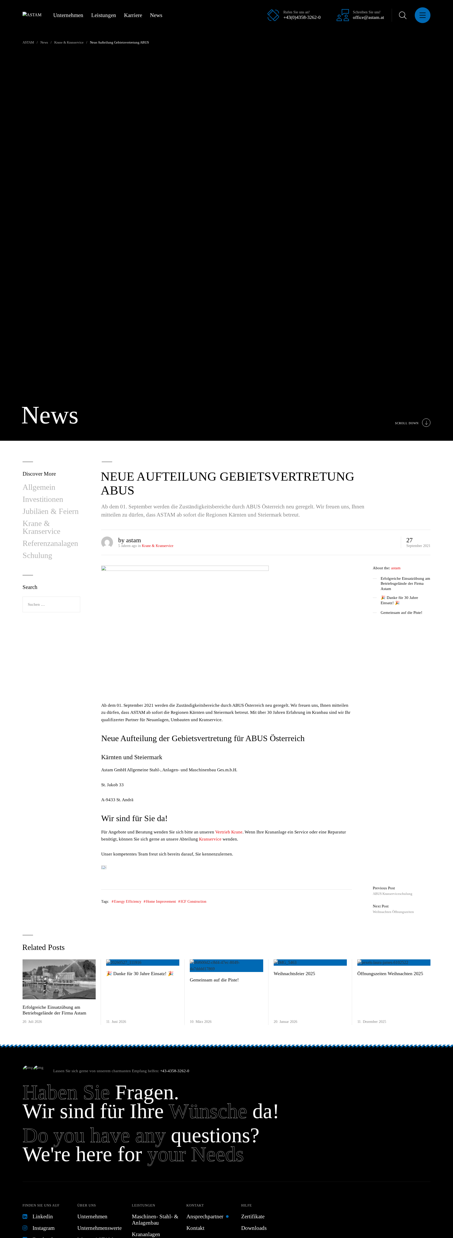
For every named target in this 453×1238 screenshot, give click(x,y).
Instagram (44, 1228)
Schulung (37, 555)
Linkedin (43, 1216)
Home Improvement (161, 902)
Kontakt (195, 1205)
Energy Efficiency (127, 902)
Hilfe (246, 1205)
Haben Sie (66, 1092)
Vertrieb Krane (228, 832)
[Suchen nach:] (51, 604)
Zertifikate (253, 1216)
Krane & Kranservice (157, 546)
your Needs (195, 1154)
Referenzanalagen (50, 543)
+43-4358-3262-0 (174, 1071)
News (156, 15)
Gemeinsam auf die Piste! (401, 612)
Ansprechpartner (204, 1216)
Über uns (86, 1205)
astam (396, 568)
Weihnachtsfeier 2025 (294, 973)
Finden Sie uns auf (41, 1205)
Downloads (254, 1228)
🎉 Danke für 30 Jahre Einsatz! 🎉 (399, 600)
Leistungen (103, 15)
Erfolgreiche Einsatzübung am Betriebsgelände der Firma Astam (405, 583)
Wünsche (208, 1111)
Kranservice (210, 839)
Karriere (133, 15)
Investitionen (43, 499)
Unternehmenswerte (99, 1228)
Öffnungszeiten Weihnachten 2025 (390, 973)
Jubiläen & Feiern (51, 511)
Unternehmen (68, 15)
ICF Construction (193, 902)
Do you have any (94, 1135)
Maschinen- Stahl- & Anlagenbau (155, 1219)
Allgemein (39, 487)
